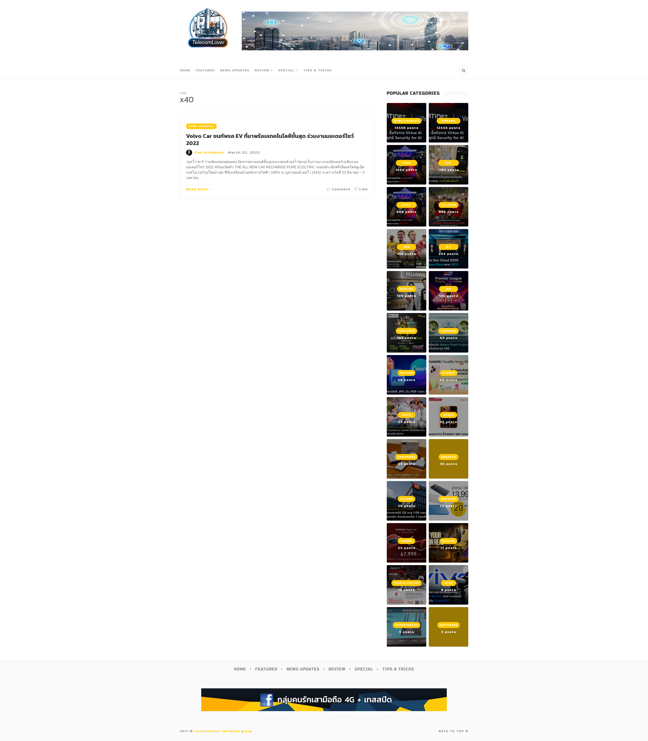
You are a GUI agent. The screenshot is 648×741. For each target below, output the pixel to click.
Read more (197, 189)
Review (262, 70)
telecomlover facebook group (223, 731)
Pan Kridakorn (209, 153)
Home (185, 70)
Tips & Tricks (317, 70)
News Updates (234, 70)
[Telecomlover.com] (208, 31)
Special (286, 70)
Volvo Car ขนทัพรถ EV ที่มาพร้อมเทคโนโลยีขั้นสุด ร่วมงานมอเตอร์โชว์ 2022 (270, 140)
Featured (205, 70)
